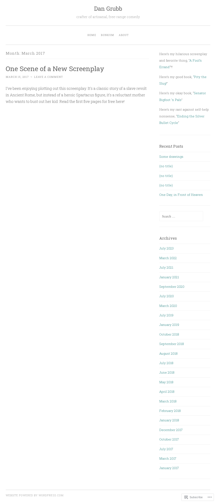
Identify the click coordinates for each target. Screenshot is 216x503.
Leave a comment (48, 76)
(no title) (166, 166)
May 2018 (166, 382)
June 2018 (166, 372)
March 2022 (168, 258)
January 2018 (169, 420)
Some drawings (171, 156)
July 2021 (166, 267)
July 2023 (166, 248)
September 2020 (171, 286)
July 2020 (166, 296)
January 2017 (169, 468)
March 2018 (168, 401)
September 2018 (171, 344)
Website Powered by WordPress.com (34, 495)
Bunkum (107, 35)
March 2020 (168, 306)
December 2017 (171, 430)
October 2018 (169, 334)
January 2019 (169, 325)
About (124, 35)
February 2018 (170, 411)
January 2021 (169, 277)
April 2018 (166, 391)
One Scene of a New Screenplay (55, 68)
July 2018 (166, 363)
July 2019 (166, 315)
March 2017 (167, 458)
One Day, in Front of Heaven (181, 194)
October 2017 (169, 439)
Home (91, 35)
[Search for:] (181, 216)
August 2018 (168, 353)
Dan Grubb (108, 8)
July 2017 (166, 449)
